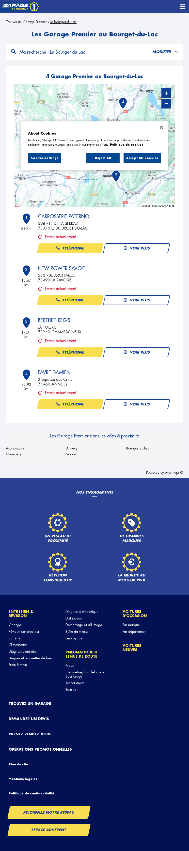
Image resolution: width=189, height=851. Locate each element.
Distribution (73, 618)
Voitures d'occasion (135, 614)
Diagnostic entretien (23, 651)
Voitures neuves (132, 647)
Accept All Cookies (142, 158)
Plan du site (18, 764)
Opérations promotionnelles (40, 749)
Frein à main (18, 664)
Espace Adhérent (49, 830)
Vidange (15, 625)
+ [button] (166, 93)
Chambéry (14, 454)
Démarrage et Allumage (83, 625)
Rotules (70, 689)
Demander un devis (29, 719)
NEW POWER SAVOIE (61, 268)
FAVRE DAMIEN (54, 372)
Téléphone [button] (73, 248)
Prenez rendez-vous (30, 734)
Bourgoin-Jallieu (137, 448)
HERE (170, 205)
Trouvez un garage (30, 703)
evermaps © (174, 472)
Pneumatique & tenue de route (81, 654)
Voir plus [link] (140, 248)
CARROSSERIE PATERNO (63, 216)
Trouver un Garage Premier (26, 22)
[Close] (161, 127)
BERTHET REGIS (54, 320)
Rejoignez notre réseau (49, 812)
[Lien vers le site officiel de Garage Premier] (20, 7)
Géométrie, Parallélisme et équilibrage (85, 674)
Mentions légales (23, 778)
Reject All (103, 158)
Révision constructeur (24, 631)
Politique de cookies (126, 144)
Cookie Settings (45, 158)
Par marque (131, 625)
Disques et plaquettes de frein (31, 658)
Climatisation (18, 645)
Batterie (14, 638)
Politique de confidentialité (31, 793)
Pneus (69, 665)
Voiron (71, 454)
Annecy (72, 448)
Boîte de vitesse (77, 631)
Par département (135, 631)
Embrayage (73, 638)
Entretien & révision (21, 614)
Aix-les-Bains (15, 448)
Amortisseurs (74, 683)
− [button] (166, 103)
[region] (94, 145)
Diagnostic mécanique (81, 611)
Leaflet (146, 205)
